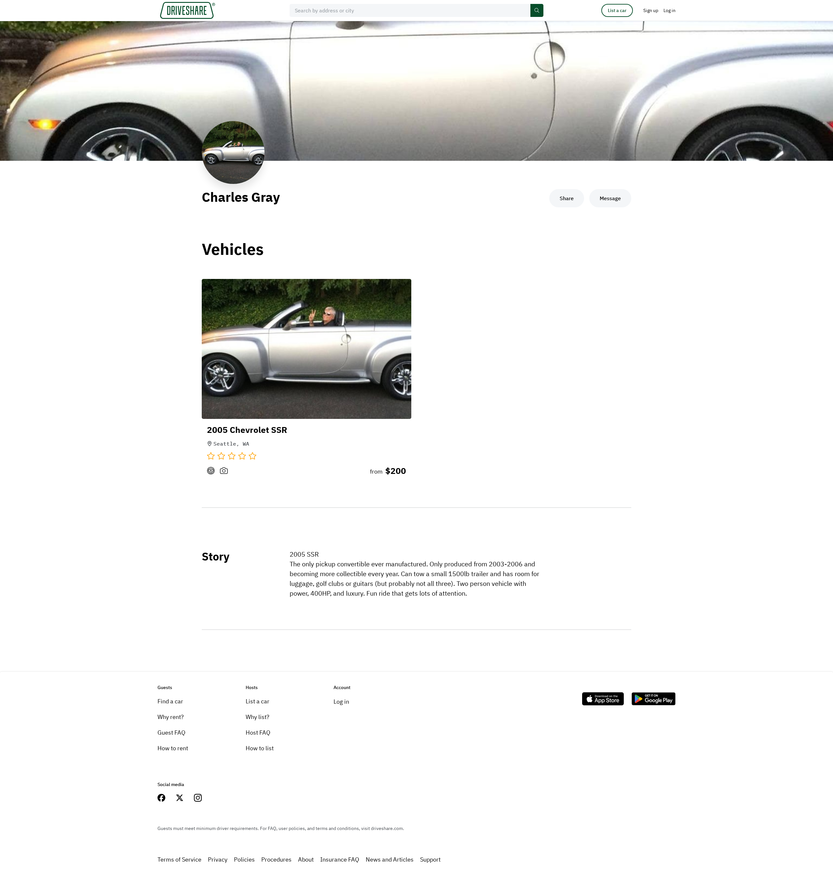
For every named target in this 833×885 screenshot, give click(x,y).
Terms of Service (179, 859)
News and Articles (390, 859)
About (306, 859)
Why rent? (170, 717)
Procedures (276, 859)
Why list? (257, 717)
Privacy (217, 859)
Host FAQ (258, 732)
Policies (244, 859)
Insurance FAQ (339, 859)
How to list (260, 748)
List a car (617, 10)
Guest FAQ (171, 732)
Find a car (170, 701)
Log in (341, 701)
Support (430, 859)
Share (567, 198)
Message (610, 198)
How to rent (172, 748)
